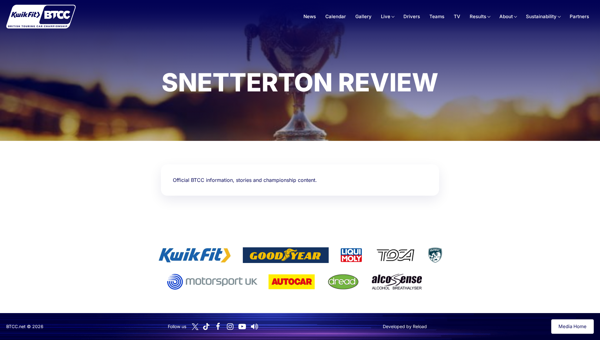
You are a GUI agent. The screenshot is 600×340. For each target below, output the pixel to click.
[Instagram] (230, 326)
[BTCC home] (41, 16)
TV (457, 16)
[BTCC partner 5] (435, 255)
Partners (579, 16)
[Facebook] (218, 326)
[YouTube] (242, 326)
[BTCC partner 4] (395, 255)
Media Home (572, 326)
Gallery (363, 16)
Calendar (335, 16)
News (309, 16)
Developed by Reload (405, 326)
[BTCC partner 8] (343, 282)
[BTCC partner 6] (212, 282)
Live (385, 16)
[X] (195, 326)
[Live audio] (254, 326)
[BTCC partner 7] (291, 282)
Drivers (411, 16)
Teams (436, 16)
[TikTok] (206, 326)
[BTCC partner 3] (351, 255)
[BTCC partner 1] (195, 255)
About (506, 16)
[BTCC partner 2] (286, 255)
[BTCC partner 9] (397, 282)
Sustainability (541, 16)
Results (478, 16)
